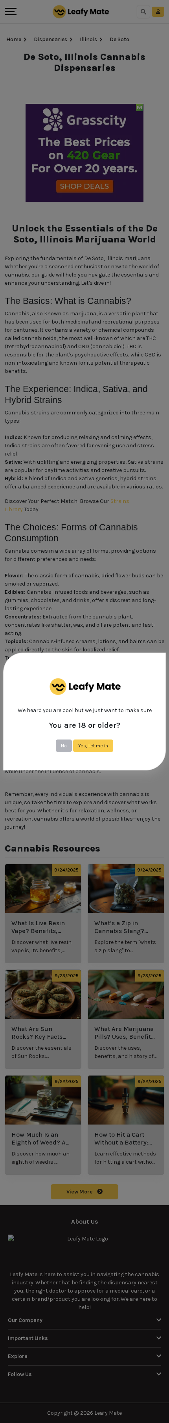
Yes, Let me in (93, 746)
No (64, 746)
